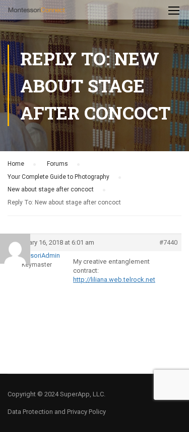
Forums (57, 163)
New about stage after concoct (51, 189)
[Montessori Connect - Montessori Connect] (37, 12)
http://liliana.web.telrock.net (114, 279)
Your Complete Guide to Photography (58, 176)
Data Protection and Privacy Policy (57, 411)
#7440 (168, 242)
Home (16, 163)
